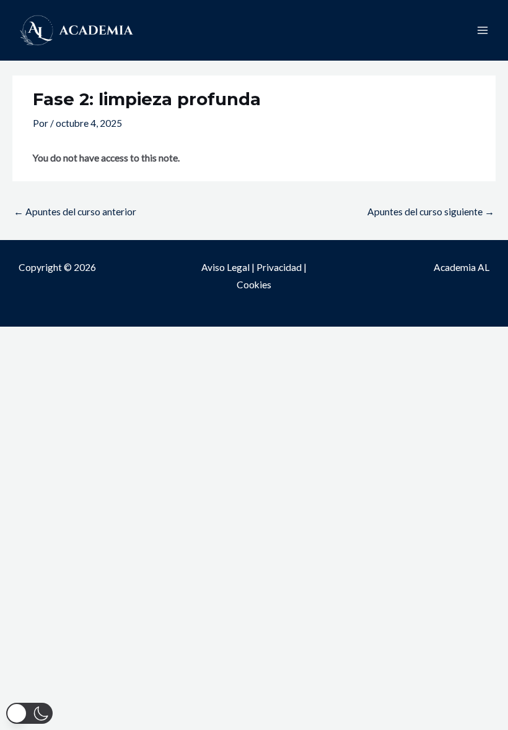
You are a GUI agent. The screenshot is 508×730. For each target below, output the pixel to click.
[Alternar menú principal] (483, 30)
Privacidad (279, 267)
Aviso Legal (225, 267)
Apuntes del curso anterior (75, 211)
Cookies (254, 284)
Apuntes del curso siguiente (430, 211)
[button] (29, 713)
